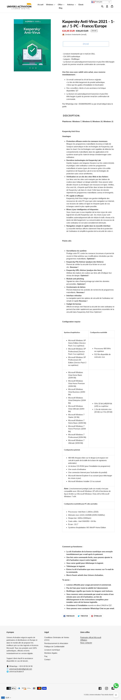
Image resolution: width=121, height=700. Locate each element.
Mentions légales (50, 653)
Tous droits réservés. (108, 695)
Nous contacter (86, 643)
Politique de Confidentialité (54, 647)
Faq (45, 656)
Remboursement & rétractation (56, 643)
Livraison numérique (52, 650)
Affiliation (83, 640)
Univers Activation (95, 695)
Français (98, 2)
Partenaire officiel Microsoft (90, 637)
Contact (47, 659)
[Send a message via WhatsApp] (116, 685)
